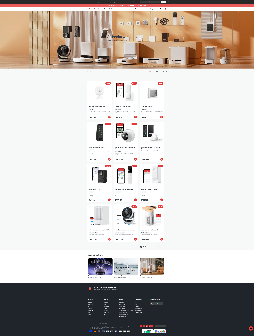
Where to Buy (106, 312)
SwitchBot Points (122, 302)
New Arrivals (90, 310)
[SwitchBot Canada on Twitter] (144, 326)
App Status (106, 310)
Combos (90, 308)
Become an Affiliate (138, 310)
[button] (153, 303)
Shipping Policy (122, 304)
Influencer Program (138, 312)
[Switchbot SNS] (152, 326)
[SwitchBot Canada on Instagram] (147, 326)
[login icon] (163, 8)
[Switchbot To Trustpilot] (148, 333)
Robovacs (90, 302)
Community (137, 306)
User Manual (106, 306)
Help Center (106, 302)
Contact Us (106, 304)
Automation (90, 304)
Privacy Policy (122, 308)
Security (89, 306)
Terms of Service (122, 316)
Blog (136, 302)
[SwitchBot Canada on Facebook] (141, 326)
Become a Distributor (139, 308)
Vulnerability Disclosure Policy (125, 314)
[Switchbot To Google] (160, 333)
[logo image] (92, 9)
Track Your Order (107, 308)
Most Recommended (160, 76)
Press (136, 304)
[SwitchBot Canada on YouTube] (150, 326)
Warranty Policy (122, 306)
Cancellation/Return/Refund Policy (126, 310)
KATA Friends (137, 9)
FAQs (105, 314)
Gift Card (90, 314)
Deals (89, 312)
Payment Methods (123, 312)
